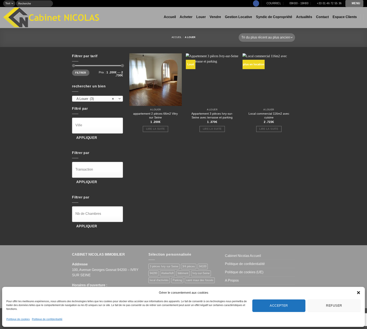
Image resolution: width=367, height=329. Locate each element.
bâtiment (183, 273)
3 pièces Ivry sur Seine (164, 266)
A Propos (232, 280)
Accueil (170, 17)
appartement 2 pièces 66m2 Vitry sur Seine (155, 115)
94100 (202, 266)
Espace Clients (345, 17)
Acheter (186, 17)
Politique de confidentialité (47, 319)
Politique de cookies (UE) (244, 272)
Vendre (215, 17)
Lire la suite (155, 129)
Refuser (334, 305)
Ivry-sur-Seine (201, 273)
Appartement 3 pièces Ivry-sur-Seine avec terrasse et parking (212, 115)
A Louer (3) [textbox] (95, 99)
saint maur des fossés (199, 280)
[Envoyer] (50, 3)
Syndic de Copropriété (274, 17)
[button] (358, 293)
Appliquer (86, 138)
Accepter (279, 305)
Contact (322, 17)
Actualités (304, 17)
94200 (153, 273)
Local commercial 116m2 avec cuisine (268, 115)
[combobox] (97, 99)
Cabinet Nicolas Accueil (243, 256)
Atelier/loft (167, 273)
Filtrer (80, 72)
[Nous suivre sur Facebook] (256, 3)
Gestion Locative (238, 17)
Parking (177, 280)
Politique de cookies (18, 319)
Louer (201, 17)
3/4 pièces (188, 266)
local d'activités (159, 280)
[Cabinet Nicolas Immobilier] (51, 17)
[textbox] (98, 125)
